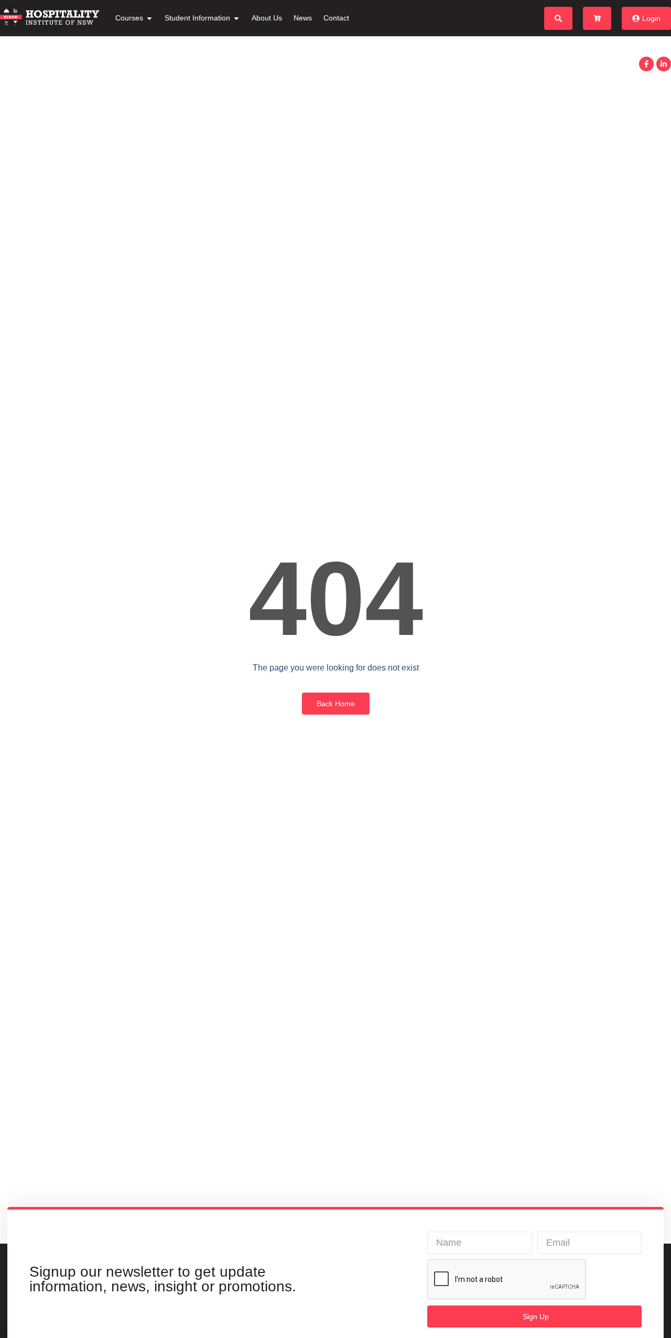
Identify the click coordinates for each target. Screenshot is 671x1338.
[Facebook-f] (646, 64)
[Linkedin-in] (663, 64)
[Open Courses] (149, 18)
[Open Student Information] (236, 18)
